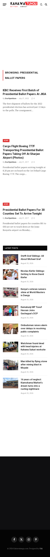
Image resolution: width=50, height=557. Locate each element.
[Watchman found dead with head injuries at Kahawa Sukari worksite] (10, 347)
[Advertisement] (25, 39)
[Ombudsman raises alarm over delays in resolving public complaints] (10, 328)
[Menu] (4, 4)
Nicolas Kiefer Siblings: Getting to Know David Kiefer (33, 274)
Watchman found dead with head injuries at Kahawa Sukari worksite (33, 346)
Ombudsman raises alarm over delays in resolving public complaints (34, 328)
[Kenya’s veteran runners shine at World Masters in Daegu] (10, 292)
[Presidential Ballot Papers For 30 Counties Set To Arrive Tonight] (25, 193)
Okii (40, 548)
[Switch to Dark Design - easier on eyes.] (41, 4)
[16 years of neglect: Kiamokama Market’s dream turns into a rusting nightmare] (10, 383)
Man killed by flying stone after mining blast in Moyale (34, 364)
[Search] (45, 4)
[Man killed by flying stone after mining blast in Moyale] (10, 365)
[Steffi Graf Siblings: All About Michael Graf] (10, 259)
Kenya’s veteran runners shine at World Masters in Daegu (33, 292)
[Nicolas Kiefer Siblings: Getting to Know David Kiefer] (10, 274)
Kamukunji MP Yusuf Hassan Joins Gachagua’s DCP (31, 310)
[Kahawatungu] (24, 4)
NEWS (6, 140)
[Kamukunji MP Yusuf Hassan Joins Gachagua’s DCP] (10, 310)
